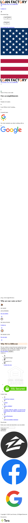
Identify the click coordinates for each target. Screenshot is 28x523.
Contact (6, 402)
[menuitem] (8, 18)
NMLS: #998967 (8, 406)
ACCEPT (11, 351)
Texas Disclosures (8, 416)
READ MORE (4, 351)
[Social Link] (14, 457)
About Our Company (9, 399)
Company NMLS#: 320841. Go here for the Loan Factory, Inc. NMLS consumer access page (14, 411)
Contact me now (8, 365)
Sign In (2, 27)
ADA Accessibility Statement (11, 419)
